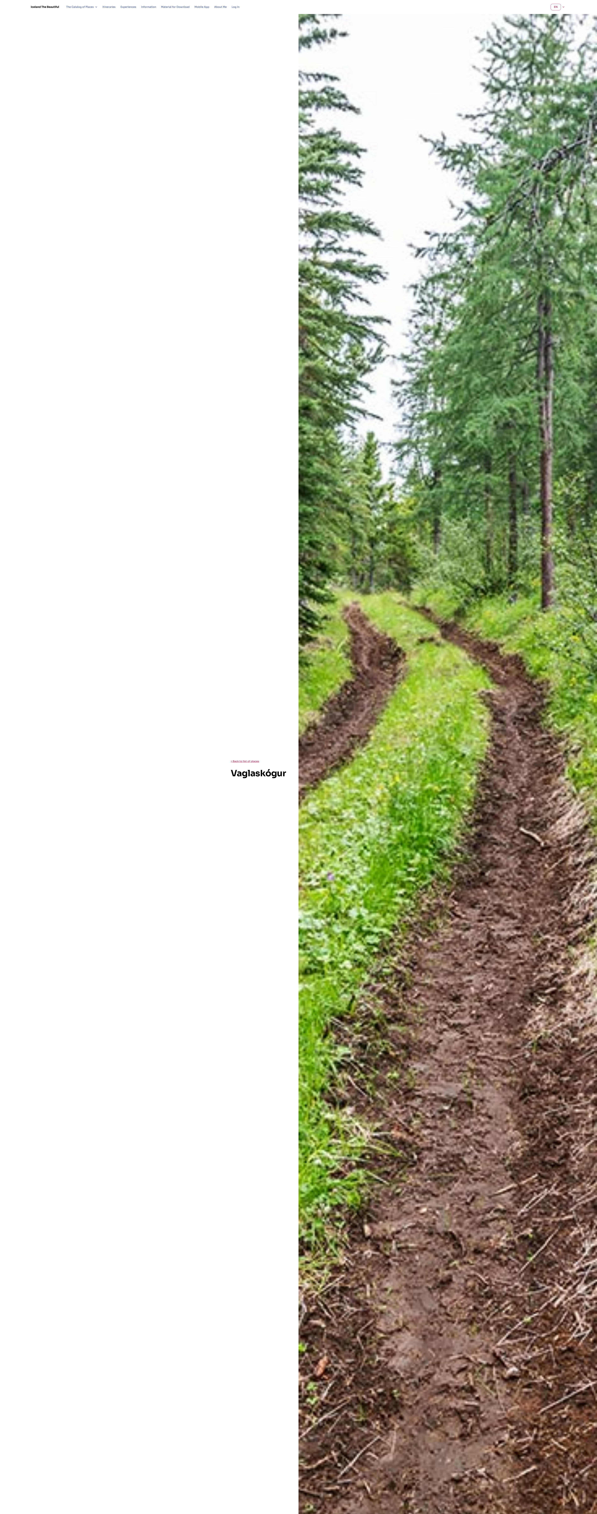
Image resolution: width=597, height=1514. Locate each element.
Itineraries (109, 7)
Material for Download (175, 7)
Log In (235, 7)
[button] (82, 7)
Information (148, 7)
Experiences (128, 7)
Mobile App (201, 7)
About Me (220, 7)
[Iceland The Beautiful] (45, 6)
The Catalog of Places (80, 7)
